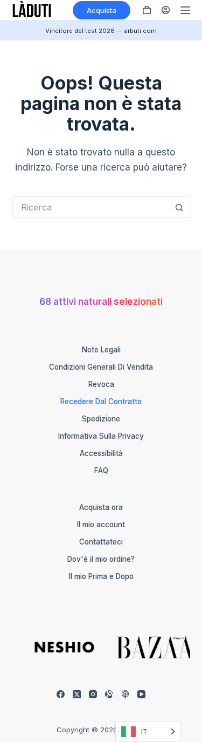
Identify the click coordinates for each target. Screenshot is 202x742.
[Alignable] (109, 694)
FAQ (101, 470)
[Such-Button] (179, 207)
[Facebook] (61, 694)
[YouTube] (141, 694)
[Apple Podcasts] (125, 694)
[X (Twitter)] (77, 694)
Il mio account (101, 524)
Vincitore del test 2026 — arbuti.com (101, 31)
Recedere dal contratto (101, 401)
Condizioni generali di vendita (101, 367)
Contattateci (101, 541)
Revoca (101, 384)
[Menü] (185, 10)
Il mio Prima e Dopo (101, 576)
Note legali (101, 349)
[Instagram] (93, 694)
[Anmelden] (166, 10)
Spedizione (101, 418)
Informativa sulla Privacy (101, 436)
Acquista (101, 10)
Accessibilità (101, 453)
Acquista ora (101, 507)
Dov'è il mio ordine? (101, 559)
